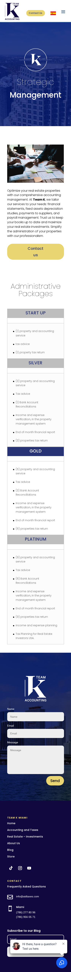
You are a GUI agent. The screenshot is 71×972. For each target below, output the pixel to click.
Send (55, 780)
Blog (10, 850)
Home (11, 823)
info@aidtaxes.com (27, 896)
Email (10, 725)
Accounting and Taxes (22, 830)
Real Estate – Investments (25, 836)
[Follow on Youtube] (29, 868)
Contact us (35, 252)
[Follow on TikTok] (11, 868)
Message (12, 742)
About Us (13, 843)
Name (10, 708)
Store (11, 856)
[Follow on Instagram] (20, 868)
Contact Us (35, 13)
